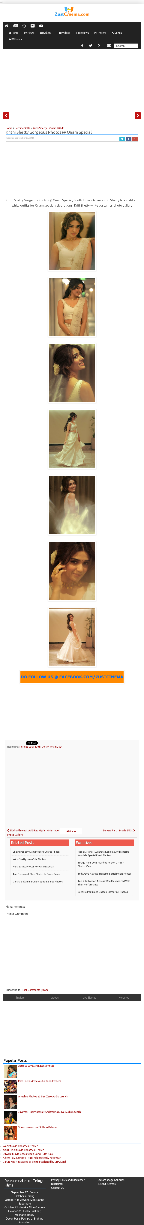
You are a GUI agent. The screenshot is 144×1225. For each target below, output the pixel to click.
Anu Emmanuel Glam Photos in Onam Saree (36, 874)
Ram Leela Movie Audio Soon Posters (39, 1081)
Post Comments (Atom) (35, 989)
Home (14, 32)
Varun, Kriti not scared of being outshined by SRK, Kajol (34, 1161)
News (30, 32)
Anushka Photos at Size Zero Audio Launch (43, 1096)
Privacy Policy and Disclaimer (68, 1179)
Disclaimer (57, 1183)
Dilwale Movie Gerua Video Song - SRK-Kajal (28, 1153)
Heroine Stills (27, 746)
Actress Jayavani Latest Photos (36, 1065)
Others (15, 39)
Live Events (89, 997)
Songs (118, 32)
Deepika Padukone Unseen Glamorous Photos (103, 892)
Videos (66, 32)
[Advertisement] (72, 79)
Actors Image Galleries (111, 1179)
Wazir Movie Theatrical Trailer (20, 1146)
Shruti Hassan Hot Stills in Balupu (37, 1127)
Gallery (47, 32)
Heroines (123, 997)
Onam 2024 (56, 746)
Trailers (101, 32)
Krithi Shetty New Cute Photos (29, 859)
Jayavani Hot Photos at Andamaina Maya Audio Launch (49, 1111)
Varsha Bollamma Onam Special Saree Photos (38, 881)
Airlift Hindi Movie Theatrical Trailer (23, 1149)
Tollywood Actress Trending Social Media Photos (104, 873)
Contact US (57, 1187)
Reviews (84, 32)
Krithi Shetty (42, 746)
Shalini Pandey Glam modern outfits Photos (37, 851)
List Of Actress (107, 1183)
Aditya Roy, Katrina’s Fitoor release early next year (32, 1157)
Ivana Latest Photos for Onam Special (33, 866)
